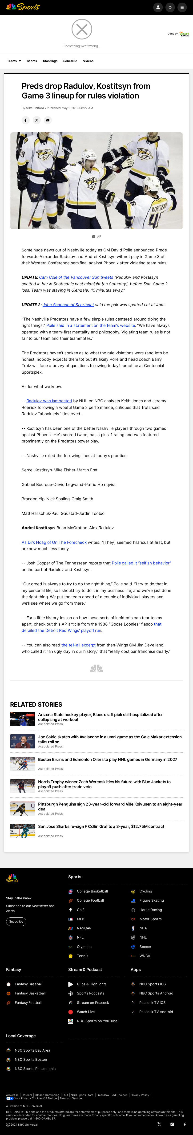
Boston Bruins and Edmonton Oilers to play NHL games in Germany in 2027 (107, 759)
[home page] (23, 7)
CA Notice (50, 1098)
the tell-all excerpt (78, 644)
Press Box (102, 1095)
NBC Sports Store (82, 1095)
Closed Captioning (47, 1095)
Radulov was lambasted (49, 400)
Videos (88, 61)
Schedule (70, 61)
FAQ (65, 1095)
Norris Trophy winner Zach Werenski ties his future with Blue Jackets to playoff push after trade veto (104, 784)
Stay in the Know (19, 898)
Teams (12, 61)
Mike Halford (35, 108)
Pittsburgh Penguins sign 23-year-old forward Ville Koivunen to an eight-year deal (110, 806)
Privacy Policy (139, 1095)
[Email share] (48, 120)
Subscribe (16, 921)
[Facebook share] (26, 120)
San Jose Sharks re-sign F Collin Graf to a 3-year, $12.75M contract (101, 826)
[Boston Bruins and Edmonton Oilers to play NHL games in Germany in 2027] (22, 764)
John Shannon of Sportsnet (68, 304)
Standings (50, 61)
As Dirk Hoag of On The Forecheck (54, 542)
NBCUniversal (32, 1106)
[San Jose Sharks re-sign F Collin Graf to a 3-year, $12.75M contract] (22, 831)
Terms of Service (71, 1098)
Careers (27, 1095)
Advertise (12, 1095)
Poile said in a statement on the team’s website (90, 325)
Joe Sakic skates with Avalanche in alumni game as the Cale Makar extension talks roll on (109, 739)
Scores (32, 61)
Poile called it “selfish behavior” (141, 562)
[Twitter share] (37, 120)
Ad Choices (120, 1095)
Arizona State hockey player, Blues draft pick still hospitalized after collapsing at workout (100, 717)
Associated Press (50, 724)
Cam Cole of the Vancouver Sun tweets (76, 277)
